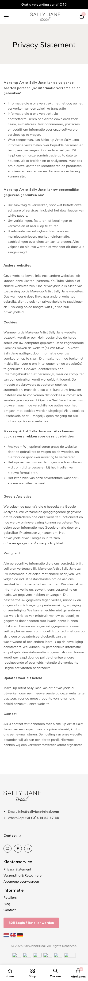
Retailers (10, 898)
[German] (20, 935)
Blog (7, 904)
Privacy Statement (17, 869)
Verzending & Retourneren (23, 875)
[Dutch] (7, 935)
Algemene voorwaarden (21, 882)
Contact (10, 910)
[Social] (7, 849)
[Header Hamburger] (6, 16)
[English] (13, 935)
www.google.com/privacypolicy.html (36, 543)
